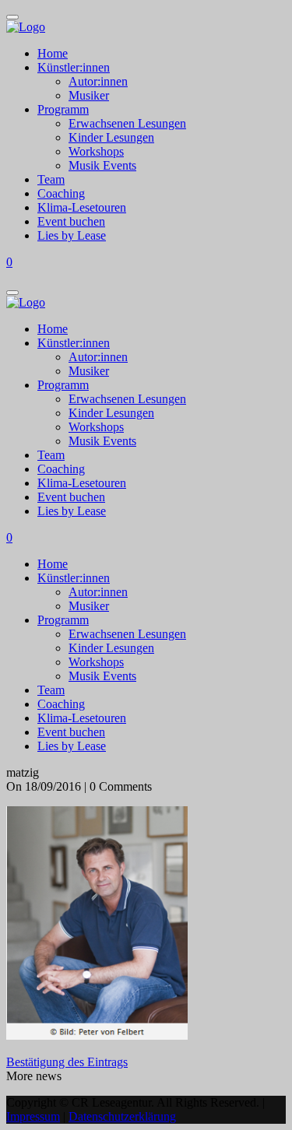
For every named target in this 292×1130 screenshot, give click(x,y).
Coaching (61, 193)
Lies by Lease (71, 235)
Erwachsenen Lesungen (127, 123)
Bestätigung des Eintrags (67, 1062)
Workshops (96, 151)
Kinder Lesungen (111, 137)
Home (52, 53)
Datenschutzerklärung (122, 1116)
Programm (63, 109)
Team (51, 179)
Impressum (33, 1116)
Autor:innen (98, 81)
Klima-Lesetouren (81, 207)
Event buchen (71, 221)
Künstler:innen (73, 67)
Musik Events (102, 165)
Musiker (89, 95)
